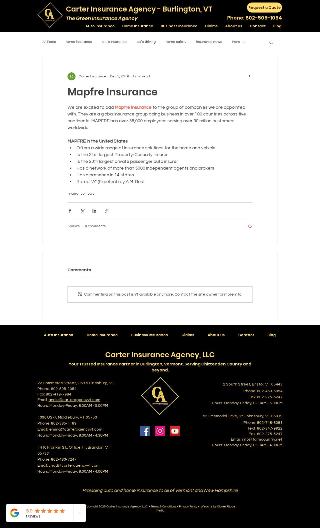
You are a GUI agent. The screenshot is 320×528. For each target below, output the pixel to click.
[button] (271, 42)
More (236, 42)
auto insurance (114, 42)
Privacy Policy (188, 506)
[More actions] (249, 76)
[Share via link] (106, 210)
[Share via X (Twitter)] (82, 210)
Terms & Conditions (163, 506)
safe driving (146, 42)
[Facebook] (145, 431)
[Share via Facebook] (70, 210)
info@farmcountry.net (262, 439)
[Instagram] (160, 431)
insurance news (209, 42)
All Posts (49, 42)
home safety (176, 42)
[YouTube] (175, 431)
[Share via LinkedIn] (94, 210)
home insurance (79, 42)
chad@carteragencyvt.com (74, 465)
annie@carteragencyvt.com (74, 400)
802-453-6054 (269, 391)
